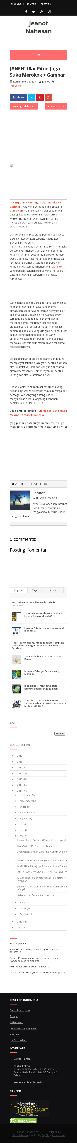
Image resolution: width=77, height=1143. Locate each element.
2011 (19, 790)
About (53, 590)
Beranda (16, 4)
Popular (18, 590)
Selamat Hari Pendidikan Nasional (35, 895)
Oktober (24, 806)
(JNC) (40, 403)
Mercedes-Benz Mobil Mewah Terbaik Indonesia (33, 604)
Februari (24, 914)
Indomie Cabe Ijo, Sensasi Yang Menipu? (42, 672)
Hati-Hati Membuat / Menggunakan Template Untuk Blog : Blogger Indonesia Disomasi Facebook (38, 645)
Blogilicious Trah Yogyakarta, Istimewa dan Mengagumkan (41, 687)
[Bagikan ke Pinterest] (40, 97)
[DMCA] (23, 1122)
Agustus (24, 818)
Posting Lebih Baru (24, 106)
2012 (19, 785)
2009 (19, 927)
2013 (19, 779)
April (22, 902)
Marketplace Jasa (20, 1010)
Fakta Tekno (22, 1066)
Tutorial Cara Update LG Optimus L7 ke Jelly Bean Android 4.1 (44, 615)
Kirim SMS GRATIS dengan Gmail (34, 846)
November (26, 800)
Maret (23, 908)
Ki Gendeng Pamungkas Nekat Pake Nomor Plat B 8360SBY (44, 879)
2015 (19, 767)
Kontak (31, 4)
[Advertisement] (43, 41)
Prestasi (46, 4)
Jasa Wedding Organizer (23, 1028)
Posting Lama (56, 106)
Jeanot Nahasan (38, 27)
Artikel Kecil (16, 1022)
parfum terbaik (18, 1040)
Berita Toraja (22, 1059)
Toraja (14, 1016)
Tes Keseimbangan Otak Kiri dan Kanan (42, 658)
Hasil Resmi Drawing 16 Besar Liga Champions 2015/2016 (35, 951)
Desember (26, 795)
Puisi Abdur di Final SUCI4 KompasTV (29, 966)
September (26, 812)
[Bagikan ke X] (31, 97)
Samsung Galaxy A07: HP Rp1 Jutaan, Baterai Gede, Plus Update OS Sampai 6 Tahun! (35, 1072)
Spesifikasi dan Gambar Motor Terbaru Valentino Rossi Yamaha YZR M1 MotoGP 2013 (45, 703)
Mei (22, 836)
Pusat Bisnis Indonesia (28, 1082)
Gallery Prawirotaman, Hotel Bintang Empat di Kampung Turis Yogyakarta (34, 959)
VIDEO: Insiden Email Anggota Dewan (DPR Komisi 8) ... (46, 860)
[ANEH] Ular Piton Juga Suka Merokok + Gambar (43, 866)
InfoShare (15, 85)
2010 (19, 921)
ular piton (57, 266)
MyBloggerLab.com (53, 1135)
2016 (19, 761)
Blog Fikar (15, 1034)
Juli (21, 824)
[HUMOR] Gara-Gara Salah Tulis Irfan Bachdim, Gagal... (42, 888)
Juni (22, 830)
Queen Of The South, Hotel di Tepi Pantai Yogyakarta (38, 972)
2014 (19, 773)
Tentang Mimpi (18, 943)
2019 (19, 755)
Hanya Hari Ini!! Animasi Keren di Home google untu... (45, 840)
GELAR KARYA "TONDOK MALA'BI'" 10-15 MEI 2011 (43, 872)
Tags (34, 590)
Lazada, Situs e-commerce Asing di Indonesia (44, 629)
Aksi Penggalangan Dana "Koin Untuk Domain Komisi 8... (46, 853)
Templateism (20, 1135)
